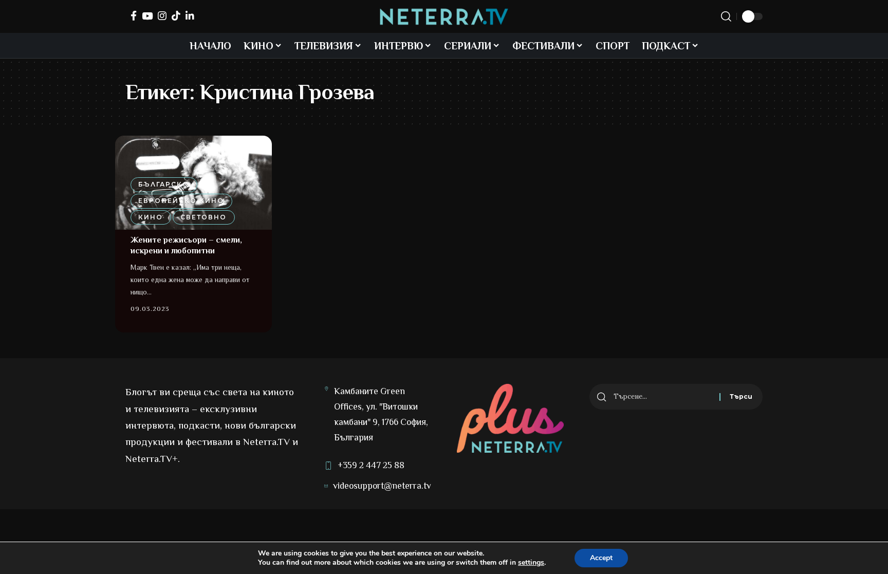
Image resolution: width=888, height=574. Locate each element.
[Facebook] (133, 16)
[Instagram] (162, 16)
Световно (203, 217)
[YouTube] (147, 16)
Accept (601, 558)
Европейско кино (181, 201)
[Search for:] (662, 397)
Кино (150, 217)
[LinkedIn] (190, 16)
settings (531, 562)
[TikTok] (176, 16)
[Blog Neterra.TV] (444, 16)
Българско (163, 184)
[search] (726, 16)
